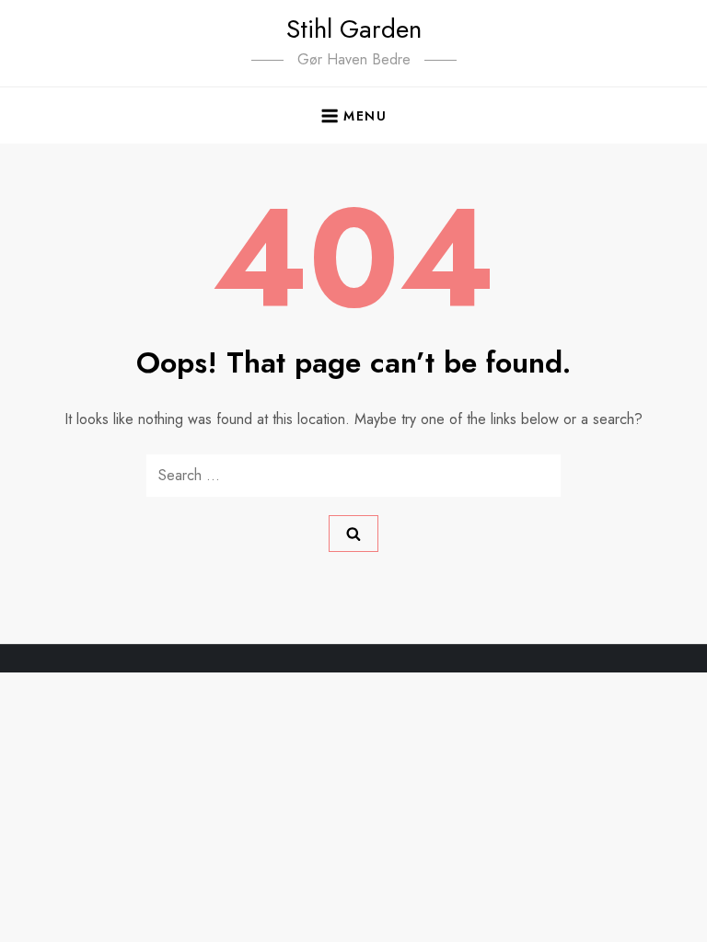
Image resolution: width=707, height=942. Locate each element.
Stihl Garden (354, 29)
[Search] (353, 533)
